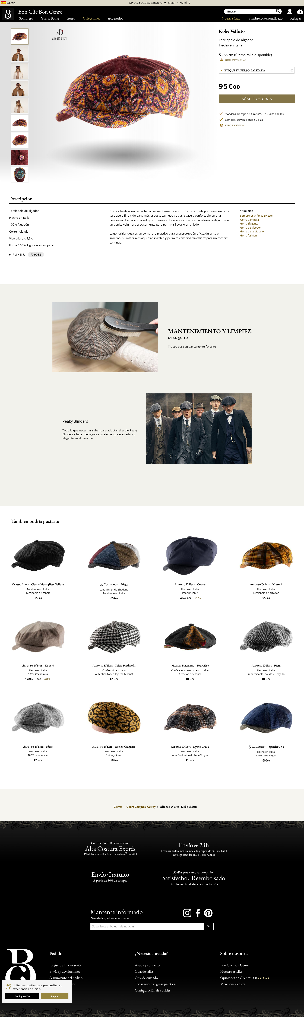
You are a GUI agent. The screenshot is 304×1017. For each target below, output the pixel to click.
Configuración (22, 996)
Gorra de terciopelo (252, 231)
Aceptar (55, 996)
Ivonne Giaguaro (114, 746)
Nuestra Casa (230, 18)
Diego (116, 584)
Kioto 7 (266, 584)
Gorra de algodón (250, 227)
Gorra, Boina (50, 18)
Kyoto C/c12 (190, 746)
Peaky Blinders (75, 421)
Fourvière (190, 665)
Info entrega (235, 125)
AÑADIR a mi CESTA (257, 99)
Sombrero (26, 18)
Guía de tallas (235, 60)
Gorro (70, 18)
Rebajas (295, 18)
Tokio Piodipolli (114, 665)
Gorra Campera (249, 219)
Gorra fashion (248, 235)
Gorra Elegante (249, 223)
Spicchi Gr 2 (268, 746)
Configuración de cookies (152, 990)
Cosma (190, 584)
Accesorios (115, 18)
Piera (266, 665)
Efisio (38, 746)
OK (209, 926)
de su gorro (207, 333)
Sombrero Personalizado (266, 18)
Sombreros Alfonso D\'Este (256, 215)
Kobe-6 (38, 665)
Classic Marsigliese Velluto (38, 584)
